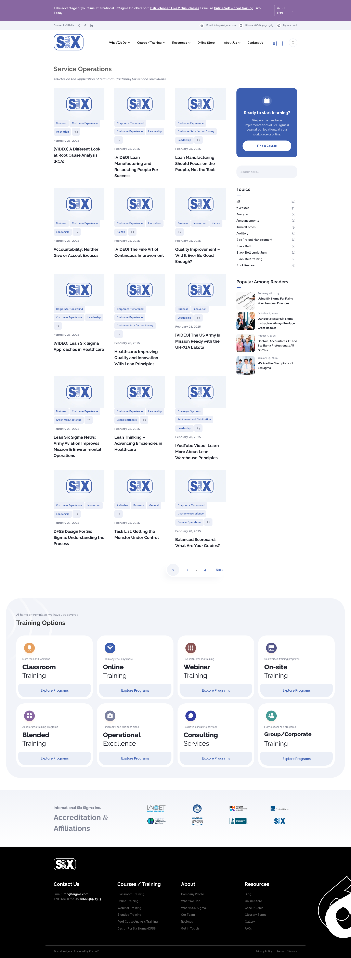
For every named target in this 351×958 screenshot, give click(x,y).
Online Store (253, 901)
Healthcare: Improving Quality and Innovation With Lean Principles (136, 357)
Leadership (155, 131)
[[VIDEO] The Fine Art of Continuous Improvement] (139, 204)
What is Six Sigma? (194, 908)
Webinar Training (129, 908)
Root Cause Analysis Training (137, 921)
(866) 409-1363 (263, 25)
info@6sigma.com (225, 25)
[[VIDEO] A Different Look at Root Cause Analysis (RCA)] (79, 104)
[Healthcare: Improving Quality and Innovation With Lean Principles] (139, 290)
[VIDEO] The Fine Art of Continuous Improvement (139, 252)
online (276, 134)
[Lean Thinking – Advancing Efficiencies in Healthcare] (139, 392)
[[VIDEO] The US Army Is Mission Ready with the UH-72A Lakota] (200, 290)
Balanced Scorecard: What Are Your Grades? (197, 542)
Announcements (247, 220)
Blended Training (129, 914)
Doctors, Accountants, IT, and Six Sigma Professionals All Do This (277, 346)
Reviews (187, 921)
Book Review (245, 265)
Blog (248, 894)
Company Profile (192, 894)
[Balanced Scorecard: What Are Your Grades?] (200, 486)
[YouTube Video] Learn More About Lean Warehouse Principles (197, 451)
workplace (260, 134)
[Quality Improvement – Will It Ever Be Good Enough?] (200, 204)
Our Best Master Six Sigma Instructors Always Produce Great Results (276, 323)
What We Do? (190, 901)
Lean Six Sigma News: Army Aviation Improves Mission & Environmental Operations (77, 446)
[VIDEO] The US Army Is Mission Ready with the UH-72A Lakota (197, 341)
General (154, 505)
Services (201, 739)
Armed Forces (246, 227)
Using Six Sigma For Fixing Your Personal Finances (275, 301)
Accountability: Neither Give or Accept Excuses (76, 252)
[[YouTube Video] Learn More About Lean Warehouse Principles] (200, 392)
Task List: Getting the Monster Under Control (136, 534)
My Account (290, 25)
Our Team (188, 914)
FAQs (248, 928)
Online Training (128, 901)
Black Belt (243, 246)
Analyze (242, 214)
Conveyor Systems (189, 411)
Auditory (242, 233)
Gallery (250, 921)
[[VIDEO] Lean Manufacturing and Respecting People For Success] (139, 104)
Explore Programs (55, 690)
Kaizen (121, 232)
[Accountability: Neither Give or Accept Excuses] (79, 204)
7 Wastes (122, 505)
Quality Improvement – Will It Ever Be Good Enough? (197, 255)
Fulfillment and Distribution (194, 419)
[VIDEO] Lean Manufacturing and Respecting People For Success (136, 166)
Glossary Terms (255, 914)
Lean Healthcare (127, 420)
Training (39, 671)
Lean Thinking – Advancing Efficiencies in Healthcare (138, 443)
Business (61, 123)
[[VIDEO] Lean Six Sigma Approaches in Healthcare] (79, 290)
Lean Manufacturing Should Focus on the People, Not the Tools (196, 163)
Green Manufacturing (68, 420)
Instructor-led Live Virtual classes (174, 8)
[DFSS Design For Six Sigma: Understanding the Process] (79, 486)
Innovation (62, 131)
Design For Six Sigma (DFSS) (136, 928)
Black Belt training (249, 259)
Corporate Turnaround (130, 123)
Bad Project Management (254, 239)
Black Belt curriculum (251, 252)
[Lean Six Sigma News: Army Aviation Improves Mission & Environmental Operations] (79, 392)
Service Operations (189, 522)
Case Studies (254, 908)
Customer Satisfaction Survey (196, 131)
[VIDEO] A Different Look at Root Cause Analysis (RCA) (77, 155)
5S (238, 201)
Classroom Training (130, 894)
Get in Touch (190, 928)
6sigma (67, 951)
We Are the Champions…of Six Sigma (275, 366)
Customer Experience (85, 123)
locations (269, 129)
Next (219, 569)
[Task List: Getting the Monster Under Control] (139, 486)
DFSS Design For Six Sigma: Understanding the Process (79, 537)
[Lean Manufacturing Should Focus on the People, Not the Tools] (200, 104)
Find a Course (267, 145)
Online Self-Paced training (233, 8)
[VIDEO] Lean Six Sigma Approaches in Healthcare (79, 346)
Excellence (122, 739)
